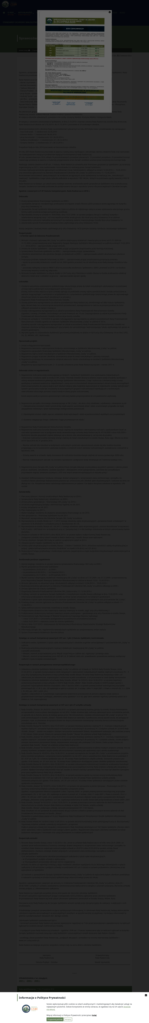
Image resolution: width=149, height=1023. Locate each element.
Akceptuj (68, 1019)
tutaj (94, 1015)
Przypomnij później (55, 1019)
